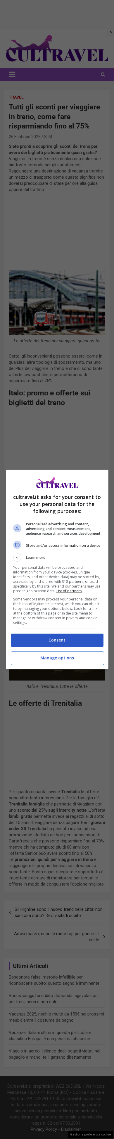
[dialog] (57, 569)
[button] (57, 558)
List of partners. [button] (69, 590)
